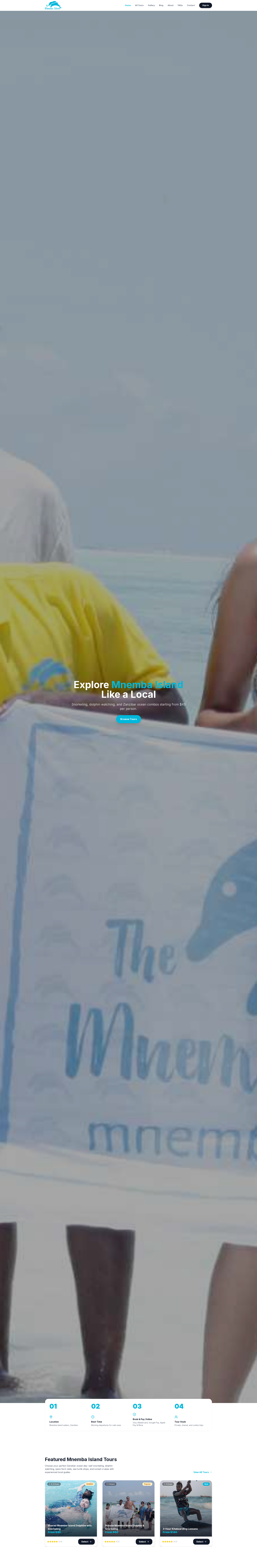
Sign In (205, 5)
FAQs (180, 5)
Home (128, 5)
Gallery (151, 5)
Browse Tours (128, 719)
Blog (161, 5)
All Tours (139, 5)
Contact (191, 5)
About (170, 5)
